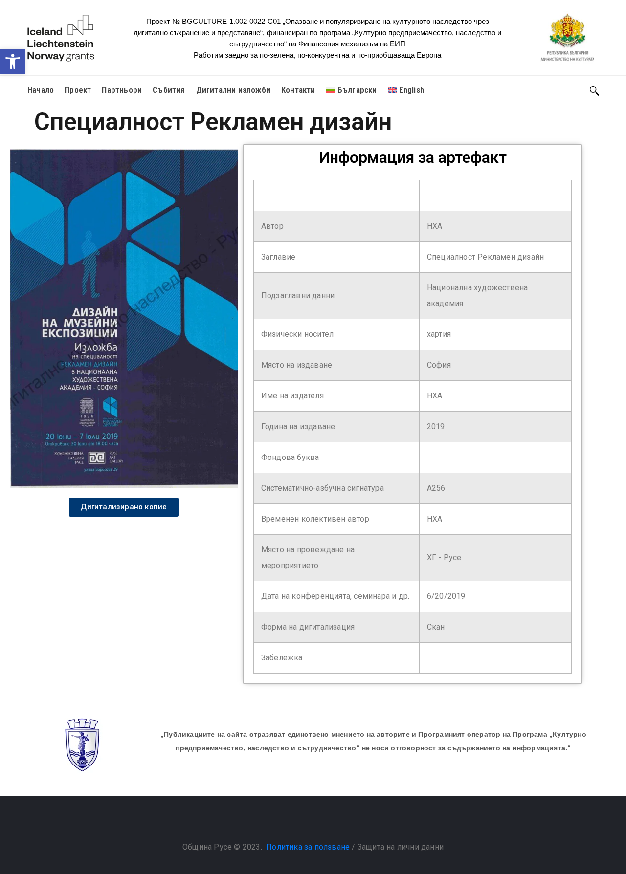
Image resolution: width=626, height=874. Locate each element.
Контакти (298, 90)
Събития (169, 90)
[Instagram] (323, 822)
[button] (12, 61)
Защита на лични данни (401, 847)
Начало (40, 90)
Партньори (122, 90)
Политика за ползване (308, 847)
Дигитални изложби (233, 90)
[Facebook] (303, 822)
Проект (78, 90)
